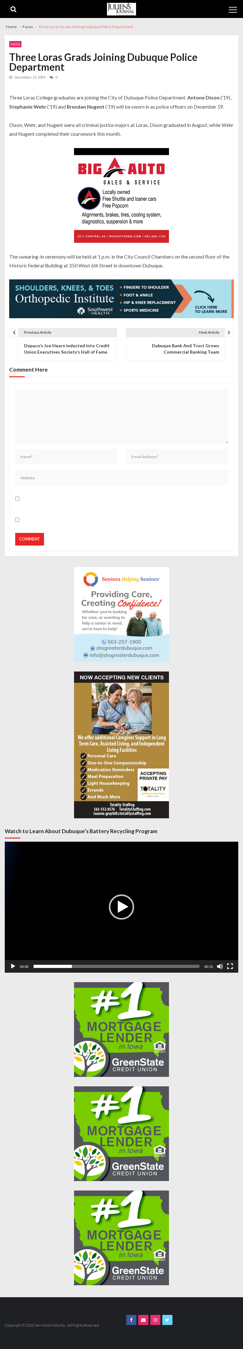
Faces (15, 44)
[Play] (13, 966)
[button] (121, 907)
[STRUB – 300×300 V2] (121, 614)
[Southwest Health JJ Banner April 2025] (121, 298)
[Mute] (220, 966)
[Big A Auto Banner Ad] (121, 195)
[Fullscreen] (230, 966)
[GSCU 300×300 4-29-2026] (121, 1029)
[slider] (116, 966)
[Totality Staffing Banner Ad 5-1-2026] (121, 745)
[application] (121, 907)
